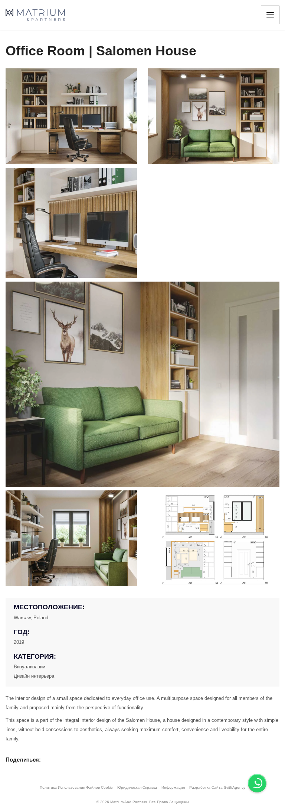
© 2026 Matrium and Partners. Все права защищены (142, 802)
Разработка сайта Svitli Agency (217, 787)
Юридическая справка (137, 787)
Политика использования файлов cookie (76, 787)
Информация (173, 787)
